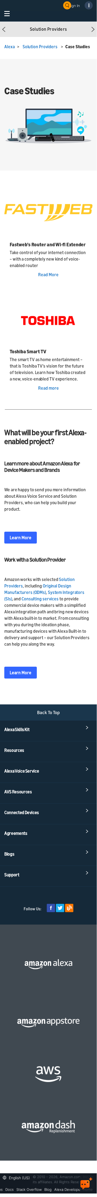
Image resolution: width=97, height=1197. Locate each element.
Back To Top (48, 712)
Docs (9, 1189)
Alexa (9, 46)
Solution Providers (40, 46)
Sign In (74, 5)
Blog (48, 1189)
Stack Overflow (29, 1189)
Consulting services (40, 598)
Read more (48, 388)
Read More (48, 274)
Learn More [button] (20, 537)
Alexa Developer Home (73, 1189)
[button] (4, 29)
